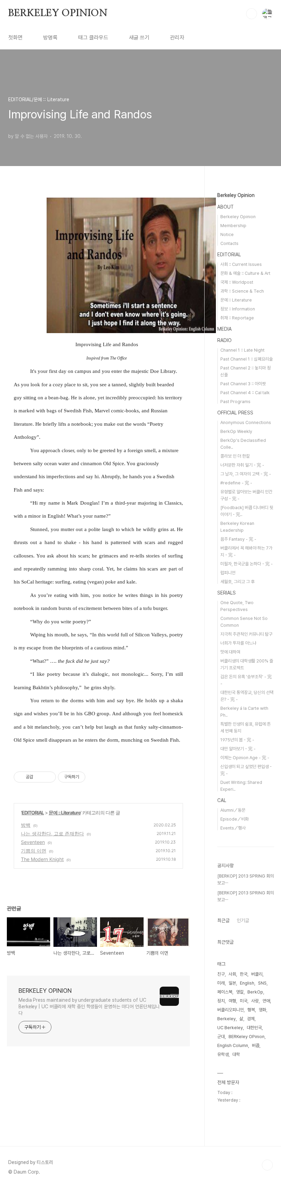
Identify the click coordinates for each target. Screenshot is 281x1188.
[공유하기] (39, 777)
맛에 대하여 (230, 652)
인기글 (243, 920)
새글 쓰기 (139, 37)
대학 (236, 1054)
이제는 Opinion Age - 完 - (244, 757)
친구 (221, 974)
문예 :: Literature (65, 812)
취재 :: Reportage (237, 317)
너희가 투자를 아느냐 (238, 643)
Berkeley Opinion (236, 195)
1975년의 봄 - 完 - (237, 739)
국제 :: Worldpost (236, 282)
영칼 (240, 992)
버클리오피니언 (230, 1009)
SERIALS (226, 593)
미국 (243, 1000)
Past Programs (235, 401)
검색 (251, 14)
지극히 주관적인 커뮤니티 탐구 (246, 634)
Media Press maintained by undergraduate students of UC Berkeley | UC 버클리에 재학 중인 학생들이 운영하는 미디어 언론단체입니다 (89, 1006)
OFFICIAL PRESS (235, 412)
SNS (262, 983)
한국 (243, 974)
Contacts (229, 243)
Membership (233, 225)
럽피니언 (227, 572)
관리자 (177, 37)
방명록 (50, 37)
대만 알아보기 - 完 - (238, 748)
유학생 (223, 1054)
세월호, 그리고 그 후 (237, 581)
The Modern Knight (42, 859)
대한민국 (254, 1027)
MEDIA (224, 329)
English (247, 983)
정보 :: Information (237, 308)
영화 (262, 1009)
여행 (232, 1000)
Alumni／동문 (232, 810)
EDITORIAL (33, 812)
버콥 (255, 1045)
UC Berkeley (230, 1027)
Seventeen (33, 842)
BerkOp (255, 992)
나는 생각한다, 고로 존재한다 (52, 833)
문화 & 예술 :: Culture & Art (245, 273)
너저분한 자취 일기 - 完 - (242, 465)
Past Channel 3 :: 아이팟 (243, 383)
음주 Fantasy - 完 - (238, 539)
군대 (221, 1036)
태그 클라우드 (93, 37)
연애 (266, 1000)
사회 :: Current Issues (241, 264)
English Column (232, 1045)
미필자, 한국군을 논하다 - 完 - (246, 563)
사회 (232, 974)
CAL (221, 800)
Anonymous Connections (245, 422)
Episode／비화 (234, 819)
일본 (232, 983)
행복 (251, 1009)
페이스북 (224, 992)
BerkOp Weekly (236, 431)
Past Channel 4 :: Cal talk (245, 392)
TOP (267, 1165)
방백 (25, 825)
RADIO (224, 340)
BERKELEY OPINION (58, 13)
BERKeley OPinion (247, 1036)
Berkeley (226, 1018)
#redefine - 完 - (236, 482)
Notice (227, 234)
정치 (221, 1000)
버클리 (256, 974)
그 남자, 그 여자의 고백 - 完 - (245, 474)
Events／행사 (233, 828)
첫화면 (15, 37)
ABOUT (225, 207)
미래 (221, 983)
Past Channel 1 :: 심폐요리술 (246, 359)
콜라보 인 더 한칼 (235, 456)
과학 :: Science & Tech (242, 291)
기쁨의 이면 (33, 851)
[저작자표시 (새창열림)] (88, 777)
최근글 (223, 920)
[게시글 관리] (48, 777)
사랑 (255, 1000)
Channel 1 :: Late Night (242, 350)
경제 (251, 1018)
